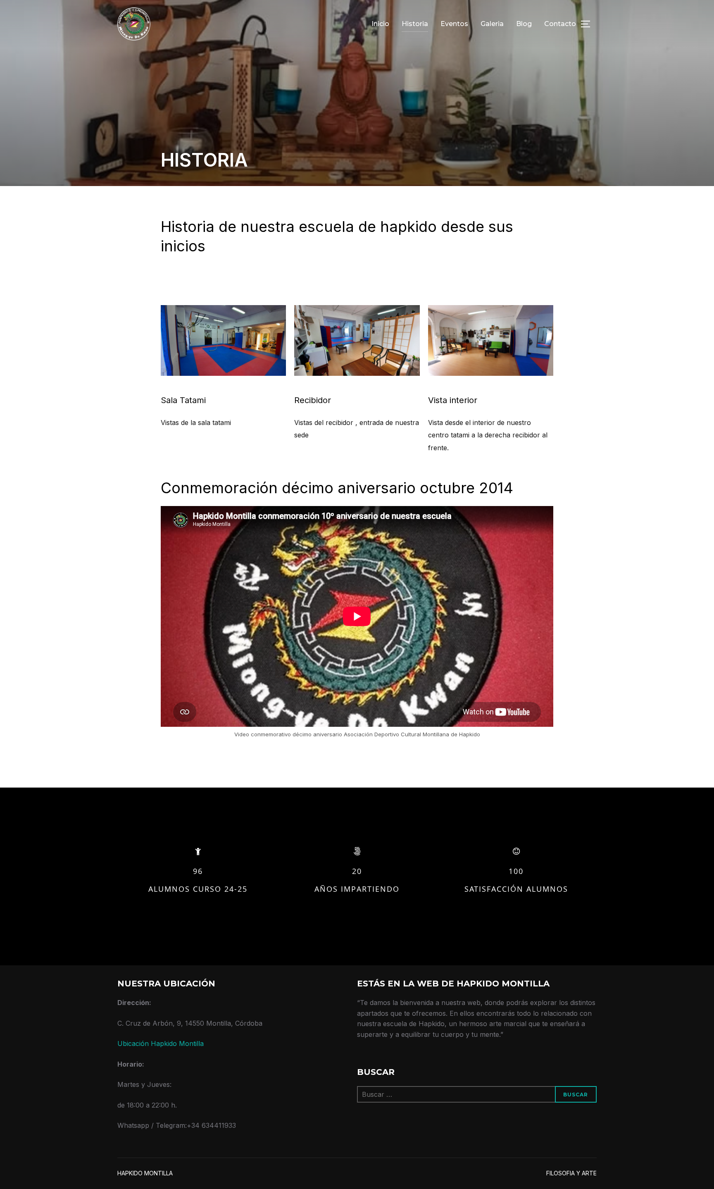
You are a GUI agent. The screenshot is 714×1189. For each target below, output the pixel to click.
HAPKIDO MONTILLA (145, 1173)
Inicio (380, 24)
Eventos (454, 24)
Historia (415, 24)
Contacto (560, 24)
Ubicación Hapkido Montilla (160, 1043)
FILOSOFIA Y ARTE (571, 1173)
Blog (524, 24)
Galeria (492, 24)
